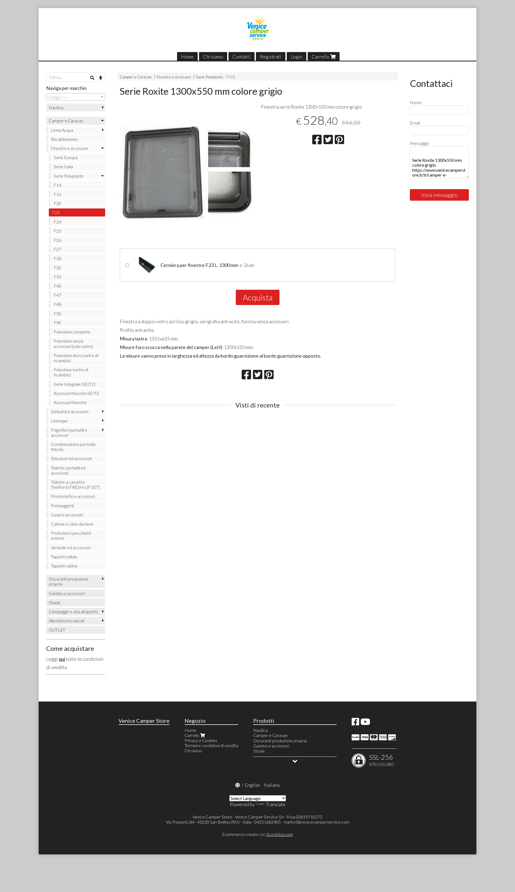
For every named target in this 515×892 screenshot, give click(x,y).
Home (187, 57)
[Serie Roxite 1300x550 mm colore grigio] (187, 173)
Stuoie (55, 602)
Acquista (258, 297)
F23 (232, 77)
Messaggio (419, 143)
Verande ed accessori (70, 547)
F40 (57, 285)
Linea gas (59, 420)
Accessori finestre (70, 402)
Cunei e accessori (67, 514)
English (252, 785)
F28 (57, 258)
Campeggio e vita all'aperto (73, 611)
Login (296, 57)
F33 (57, 276)
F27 (57, 249)
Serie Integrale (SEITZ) (74, 384)
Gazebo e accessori (67, 593)
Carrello (321, 57)
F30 (57, 267)
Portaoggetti (62, 505)
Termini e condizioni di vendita (211, 745)
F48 (57, 304)
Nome (416, 102)
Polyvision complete (72, 331)
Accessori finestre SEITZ (76, 393)
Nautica (56, 107)
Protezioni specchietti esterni (71, 535)
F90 (57, 322)
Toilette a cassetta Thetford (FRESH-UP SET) (75, 484)
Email (415, 122)
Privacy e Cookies (201, 740)
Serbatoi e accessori (69, 411)
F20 (57, 203)
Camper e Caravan (136, 77)
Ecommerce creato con (257, 834)
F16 (57, 194)
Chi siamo (213, 57)
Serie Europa (66, 157)
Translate (275, 804)
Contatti (242, 57)
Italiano (272, 785)
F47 (57, 295)
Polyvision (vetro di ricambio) (71, 372)
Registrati (270, 57)
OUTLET (57, 629)
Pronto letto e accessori (73, 496)
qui (62, 659)
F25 (57, 230)
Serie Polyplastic (209, 77)
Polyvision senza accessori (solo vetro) (73, 343)
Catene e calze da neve (72, 523)
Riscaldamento (64, 139)
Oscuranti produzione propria (68, 581)
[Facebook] (355, 723)
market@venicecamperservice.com (317, 821)
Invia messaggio (439, 195)
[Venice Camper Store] (257, 29)
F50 (57, 313)
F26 (57, 240)
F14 (57, 185)
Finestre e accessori (174, 77)
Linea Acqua (62, 130)
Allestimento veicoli (66, 620)
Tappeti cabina (64, 565)
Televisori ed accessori (71, 458)
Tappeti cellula (64, 556)
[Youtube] (365, 723)
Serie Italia (63, 166)
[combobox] (75, 97)
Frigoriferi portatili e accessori (69, 432)
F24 (57, 221)
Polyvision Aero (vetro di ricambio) (76, 358)
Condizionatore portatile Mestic (73, 447)
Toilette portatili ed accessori (68, 470)
